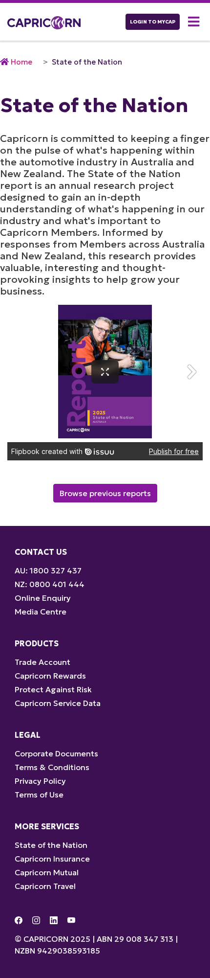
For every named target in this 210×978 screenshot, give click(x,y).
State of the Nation (87, 62)
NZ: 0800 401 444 (49, 584)
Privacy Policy (40, 781)
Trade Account (42, 662)
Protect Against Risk (53, 689)
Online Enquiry (43, 598)
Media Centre (40, 611)
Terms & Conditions (52, 767)
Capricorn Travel (45, 886)
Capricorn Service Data (58, 703)
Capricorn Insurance (52, 859)
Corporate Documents (56, 753)
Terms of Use (39, 794)
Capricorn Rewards (50, 676)
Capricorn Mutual (47, 872)
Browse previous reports (105, 493)
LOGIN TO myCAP (152, 22)
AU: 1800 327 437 (48, 570)
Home (21, 62)
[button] (195, 22)
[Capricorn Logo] (44, 22)
